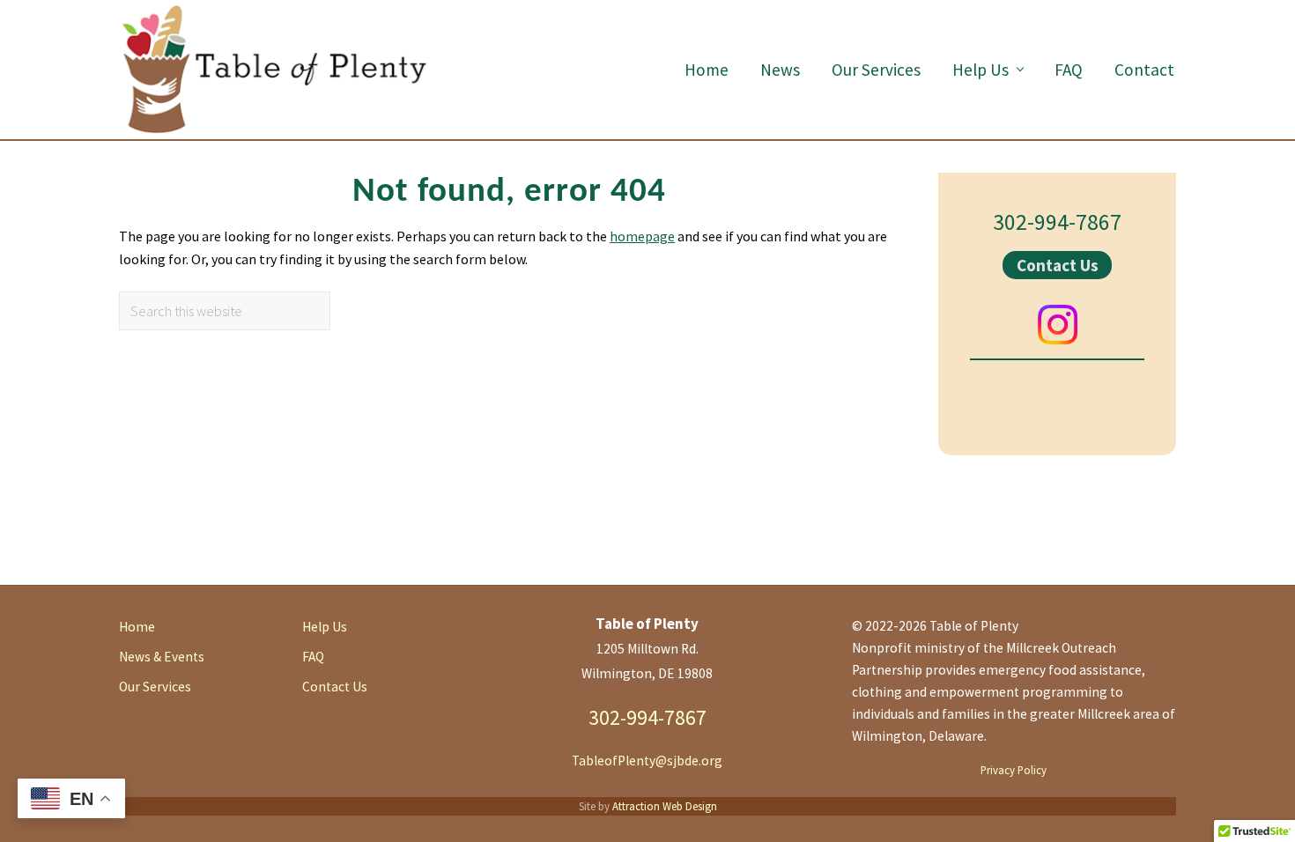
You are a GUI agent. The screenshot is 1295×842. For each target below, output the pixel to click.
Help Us (324, 626)
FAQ (313, 656)
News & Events (161, 656)
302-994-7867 (1057, 222)
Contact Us (1058, 265)
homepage (642, 236)
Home (137, 626)
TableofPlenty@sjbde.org (647, 760)
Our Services (155, 686)
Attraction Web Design (664, 806)
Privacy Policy (1013, 770)
